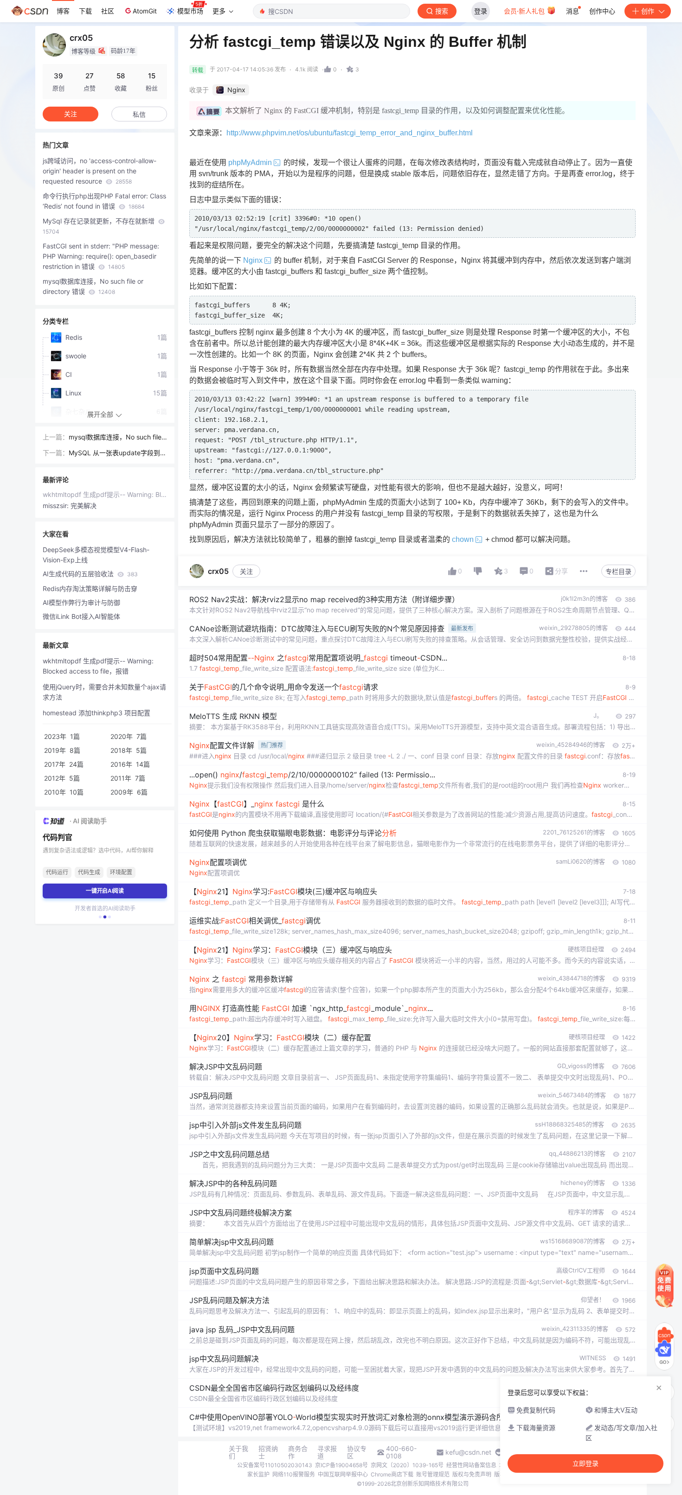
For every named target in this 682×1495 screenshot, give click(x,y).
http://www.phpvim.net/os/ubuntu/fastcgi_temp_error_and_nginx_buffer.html (349, 133)
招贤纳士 (268, 1452)
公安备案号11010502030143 (274, 1465)
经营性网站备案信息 (471, 1465)
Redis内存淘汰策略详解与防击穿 (90, 588)
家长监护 (258, 1474)
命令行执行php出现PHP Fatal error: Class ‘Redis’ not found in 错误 (104, 201)
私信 (139, 114)
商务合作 (298, 1452)
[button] (100, 917)
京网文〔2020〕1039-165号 (407, 1465)
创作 (647, 11)
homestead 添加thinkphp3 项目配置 (96, 713)
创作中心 (602, 11)
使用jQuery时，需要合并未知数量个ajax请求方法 (104, 692)
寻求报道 (327, 1452)
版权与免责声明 (471, 1474)
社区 (107, 11)
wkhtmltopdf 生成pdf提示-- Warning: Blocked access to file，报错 (105, 494)
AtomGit (145, 11)
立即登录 (585, 1463)
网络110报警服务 (293, 1474)
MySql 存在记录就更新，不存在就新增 (99, 226)
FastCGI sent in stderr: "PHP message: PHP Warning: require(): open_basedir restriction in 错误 (101, 256)
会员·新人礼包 (525, 11)
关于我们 (238, 1452)
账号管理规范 (433, 1474)
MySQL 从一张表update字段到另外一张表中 (118, 453)
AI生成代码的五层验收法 (90, 574)
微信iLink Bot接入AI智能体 (81, 616)
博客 (63, 11)
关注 (246, 571)
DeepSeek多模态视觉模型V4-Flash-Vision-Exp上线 (96, 555)
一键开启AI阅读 (105, 890)
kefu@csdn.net (468, 1452)
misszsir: (57, 505)
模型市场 (190, 11)
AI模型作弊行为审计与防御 (81, 602)
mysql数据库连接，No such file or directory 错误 (93, 286)
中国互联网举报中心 (343, 1474)
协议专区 (357, 1452)
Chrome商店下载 (392, 1474)
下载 (85, 11)
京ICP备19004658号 (341, 1465)
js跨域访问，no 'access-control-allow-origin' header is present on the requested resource (99, 171)
